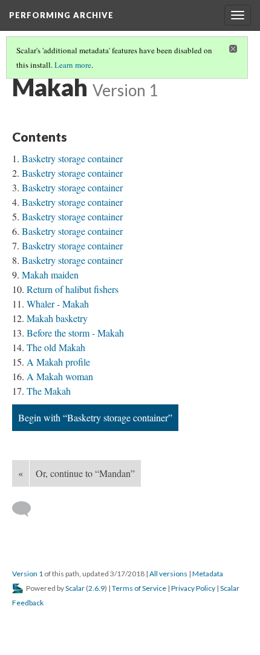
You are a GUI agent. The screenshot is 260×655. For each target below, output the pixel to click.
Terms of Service (139, 588)
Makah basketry (57, 318)
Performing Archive (61, 15)
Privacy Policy (193, 588)
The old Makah (56, 347)
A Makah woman (60, 376)
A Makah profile (58, 361)
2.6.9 (96, 588)
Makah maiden (50, 274)
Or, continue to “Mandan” (85, 473)
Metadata (207, 573)
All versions (168, 573)
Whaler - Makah (58, 303)
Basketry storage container (72, 158)
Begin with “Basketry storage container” (95, 417)
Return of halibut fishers (73, 289)
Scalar (75, 588)
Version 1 (27, 573)
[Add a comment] (27, 509)
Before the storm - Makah (75, 332)
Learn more (72, 64)
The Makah (49, 390)
